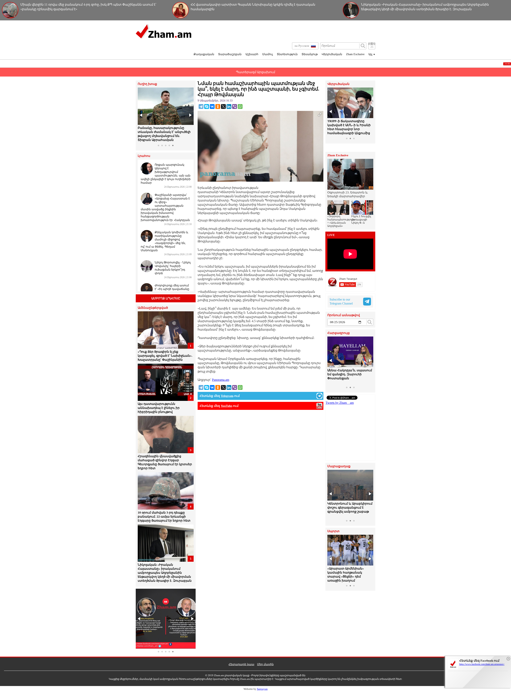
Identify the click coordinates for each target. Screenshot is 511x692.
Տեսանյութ (310, 54)
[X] (223, 106)
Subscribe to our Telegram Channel (341, 301)
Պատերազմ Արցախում (255, 72)
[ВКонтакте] (212, 106)
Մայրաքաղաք (339, 466)
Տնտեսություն (287, 54)
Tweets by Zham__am (340, 402)
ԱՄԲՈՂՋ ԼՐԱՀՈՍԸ (165, 298)
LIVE (331, 235)
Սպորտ (333, 531)
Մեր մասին (265, 664)
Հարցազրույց (338, 333)
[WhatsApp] (240, 106)
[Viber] (234, 106)
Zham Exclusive (355, 54)
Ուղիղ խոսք (147, 84)
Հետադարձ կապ (241, 664)
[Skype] (206, 106)
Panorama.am (220, 379)
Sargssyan (262, 688)
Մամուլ (267, 54)
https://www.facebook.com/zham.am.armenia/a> (482, 664)
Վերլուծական (332, 54)
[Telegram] (201, 106)
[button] (141, 115)
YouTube (226, 405)
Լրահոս (144, 155)
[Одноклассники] (217, 106)
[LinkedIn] (229, 106)
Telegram (227, 395)
